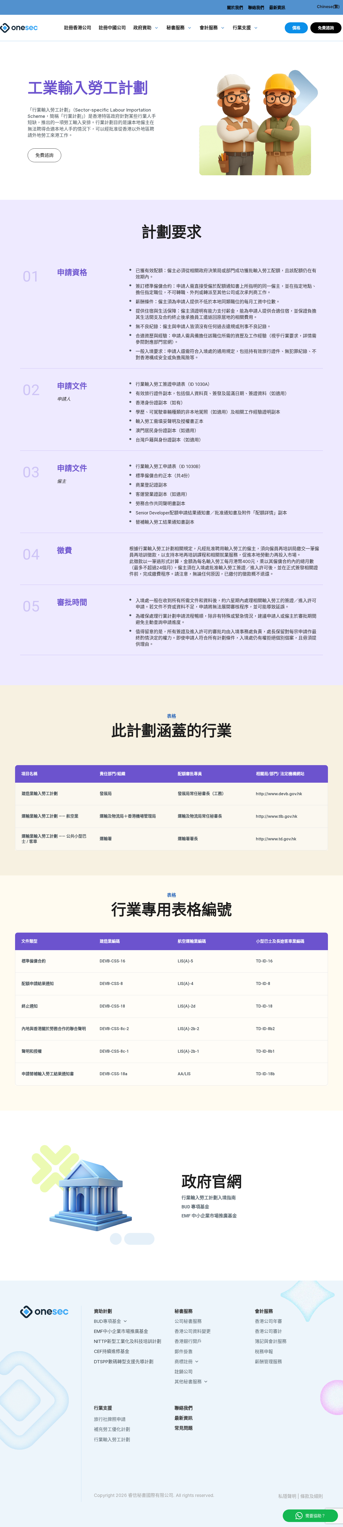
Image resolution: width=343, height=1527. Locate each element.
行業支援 (242, 27)
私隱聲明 (287, 1496)
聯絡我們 (256, 7)
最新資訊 (277, 7)
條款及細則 (311, 1496)
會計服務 (209, 27)
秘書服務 (175, 27)
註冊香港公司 (77, 27)
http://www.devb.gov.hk (279, 793)
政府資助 (142, 27)
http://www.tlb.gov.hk (276, 816)
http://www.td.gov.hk (276, 838)
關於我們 (235, 7)
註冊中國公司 (112, 27)
